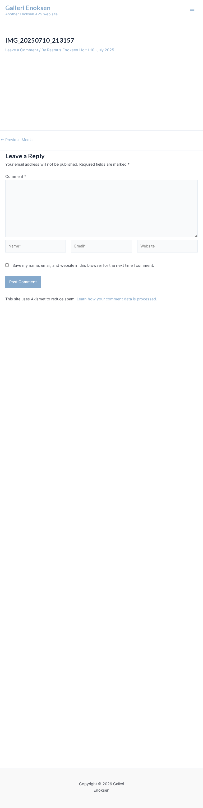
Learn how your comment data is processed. (117, 299)
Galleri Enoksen (27, 7)
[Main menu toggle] (192, 10)
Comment (15, 176)
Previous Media (17, 140)
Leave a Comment (21, 50)
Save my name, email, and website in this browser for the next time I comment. (83, 265)
